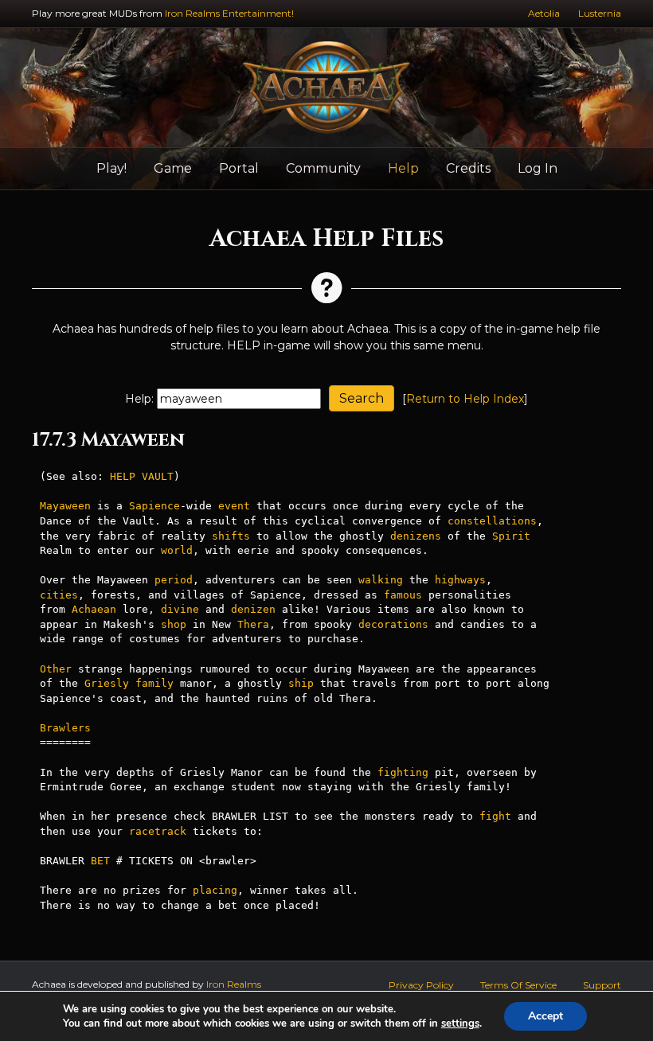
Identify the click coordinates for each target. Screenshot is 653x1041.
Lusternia (599, 13)
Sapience (154, 506)
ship (301, 683)
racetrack (157, 831)
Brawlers (65, 728)
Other (56, 669)
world (177, 550)
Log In (537, 168)
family (154, 683)
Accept (545, 1015)
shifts (231, 536)
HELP (122, 476)
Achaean (94, 609)
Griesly (106, 683)
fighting (402, 772)
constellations (492, 521)
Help (403, 168)
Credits (468, 168)
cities (59, 595)
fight (495, 816)
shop (173, 624)
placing (215, 890)
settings (460, 1023)
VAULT (158, 476)
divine (180, 609)
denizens (415, 536)
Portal (239, 168)
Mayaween (65, 506)
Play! (111, 168)
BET (100, 861)
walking (380, 580)
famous (403, 595)
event (234, 506)
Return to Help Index (465, 399)
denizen (253, 609)
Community (323, 168)
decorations (393, 624)
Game (173, 168)
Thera (253, 624)
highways (460, 580)
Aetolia (544, 13)
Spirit (511, 536)
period (173, 580)
